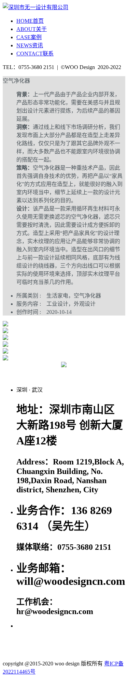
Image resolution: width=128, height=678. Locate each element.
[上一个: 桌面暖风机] (18, 372)
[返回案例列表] (64, 365)
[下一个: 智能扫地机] (110, 372)
